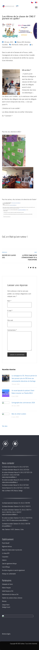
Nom (9, 301)
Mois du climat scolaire (19, 414)
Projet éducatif (5, 543)
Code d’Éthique (6, 567)
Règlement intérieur (7, 546)
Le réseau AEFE (5, 553)
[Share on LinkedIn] (35, 268)
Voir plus (4, 426)
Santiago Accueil (6, 607)
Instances (4, 560)
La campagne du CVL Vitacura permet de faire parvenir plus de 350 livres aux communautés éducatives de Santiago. (24, 378)
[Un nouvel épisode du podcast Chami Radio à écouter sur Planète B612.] (5, 393)
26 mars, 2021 (8, 42)
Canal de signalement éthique (9, 564)
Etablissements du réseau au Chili (10, 594)
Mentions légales (6, 634)
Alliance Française (6, 588)
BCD (23, 42)
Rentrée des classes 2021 (9, 256)
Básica (19, 42)
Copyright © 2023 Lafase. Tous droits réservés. (23, 644)
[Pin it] (33, 268)
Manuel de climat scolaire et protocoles (12, 550)
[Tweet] (30, 268)
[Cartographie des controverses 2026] (5, 405)
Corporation (5, 557)
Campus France (5, 605)
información (14, 45)
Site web (10, 320)
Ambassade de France (7, 584)
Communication (7, 47)
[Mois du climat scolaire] (5, 416)
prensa (26, 45)
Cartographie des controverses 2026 (23, 402)
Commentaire (12, 330)
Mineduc (4, 601)
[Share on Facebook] (28, 268)
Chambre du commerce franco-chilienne (12, 598)
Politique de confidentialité (9, 574)
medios (21, 45)
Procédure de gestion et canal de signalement (13, 570)
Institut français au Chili (7, 591)
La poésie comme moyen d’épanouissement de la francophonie (29, 257)
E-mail (9, 310)
